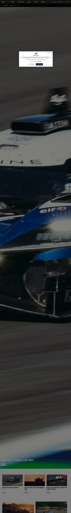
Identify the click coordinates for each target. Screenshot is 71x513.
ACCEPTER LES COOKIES (39, 64)
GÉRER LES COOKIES (31, 64)
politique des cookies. (39, 61)
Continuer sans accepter (49, 52)
